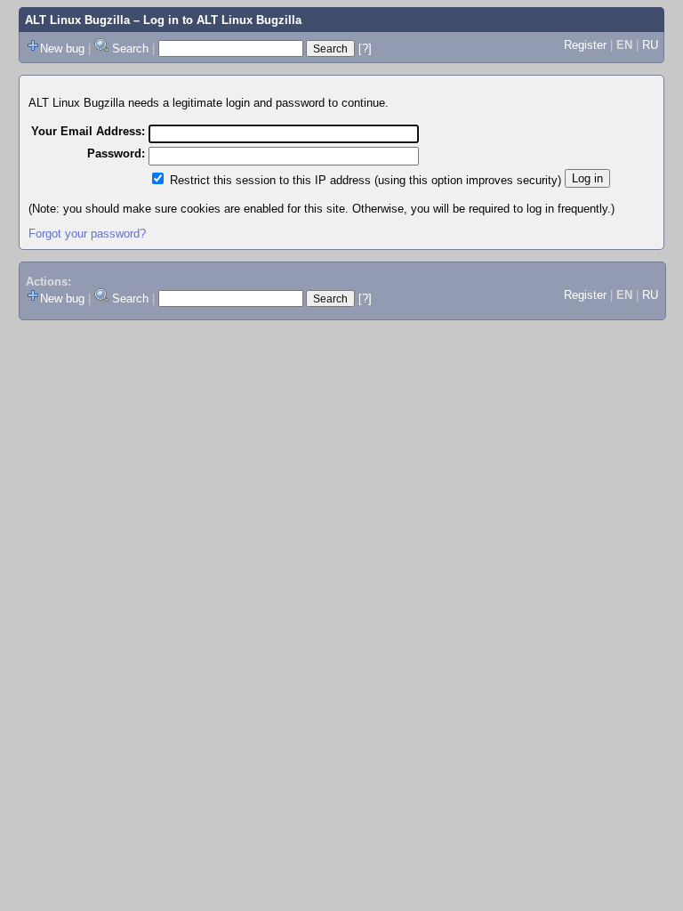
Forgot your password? (87, 233)
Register (585, 45)
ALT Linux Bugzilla (77, 20)
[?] (365, 48)
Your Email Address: (88, 131)
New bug (62, 48)
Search (130, 48)
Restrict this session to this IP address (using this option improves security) (365, 180)
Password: (116, 153)
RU (650, 45)
